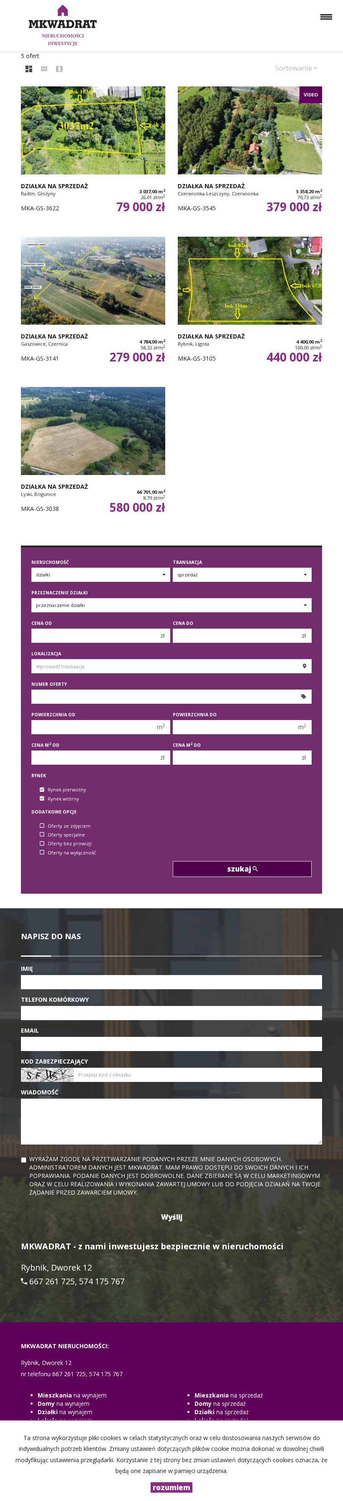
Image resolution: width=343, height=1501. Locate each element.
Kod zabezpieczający (54, 1061)
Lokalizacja (46, 654)
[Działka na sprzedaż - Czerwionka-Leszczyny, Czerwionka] (250, 157)
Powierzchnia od (53, 715)
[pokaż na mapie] (59, 69)
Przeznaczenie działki (59, 593)
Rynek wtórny (63, 799)
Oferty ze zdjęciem (69, 826)
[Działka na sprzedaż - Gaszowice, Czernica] (93, 308)
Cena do (183, 623)
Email (30, 1030)
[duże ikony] (29, 69)
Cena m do (187, 745)
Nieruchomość (50, 562)
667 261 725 (52, 1281)
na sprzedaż (229, 1395)
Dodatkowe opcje (54, 812)
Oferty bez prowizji (70, 844)
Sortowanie (294, 68)
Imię (27, 969)
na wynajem (72, 1395)
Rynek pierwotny (67, 790)
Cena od (41, 623)
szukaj (240, 869)
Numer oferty (49, 684)
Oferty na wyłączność (72, 852)
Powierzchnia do (195, 715)
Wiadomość (40, 1092)
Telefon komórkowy (55, 999)
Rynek (38, 775)
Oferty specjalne (66, 834)
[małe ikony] (44, 69)
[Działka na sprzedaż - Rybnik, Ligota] (250, 308)
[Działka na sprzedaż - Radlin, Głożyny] (93, 157)
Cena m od (45, 745)
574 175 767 (102, 1281)
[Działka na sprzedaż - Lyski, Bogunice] (93, 458)
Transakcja (187, 562)
